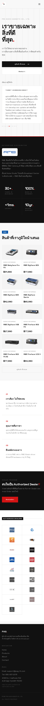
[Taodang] (32, 594)
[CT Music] (12, 534)
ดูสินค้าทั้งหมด (20, 64)
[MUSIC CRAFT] (32, 574)
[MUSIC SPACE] (12, 584)
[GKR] (12, 554)
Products (6, 653)
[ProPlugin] (32, 584)
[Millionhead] (12, 574)
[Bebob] (12, 524)
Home (4, 650)
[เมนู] (39, 4)
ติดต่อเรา (22, 71)
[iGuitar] (32, 554)
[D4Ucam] (32, 534)
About (4, 657)
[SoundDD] (12, 594)
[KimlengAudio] (32, 564)
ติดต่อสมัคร (10, 494)
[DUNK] (12, 544)
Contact (5, 660)
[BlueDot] (32, 524)
